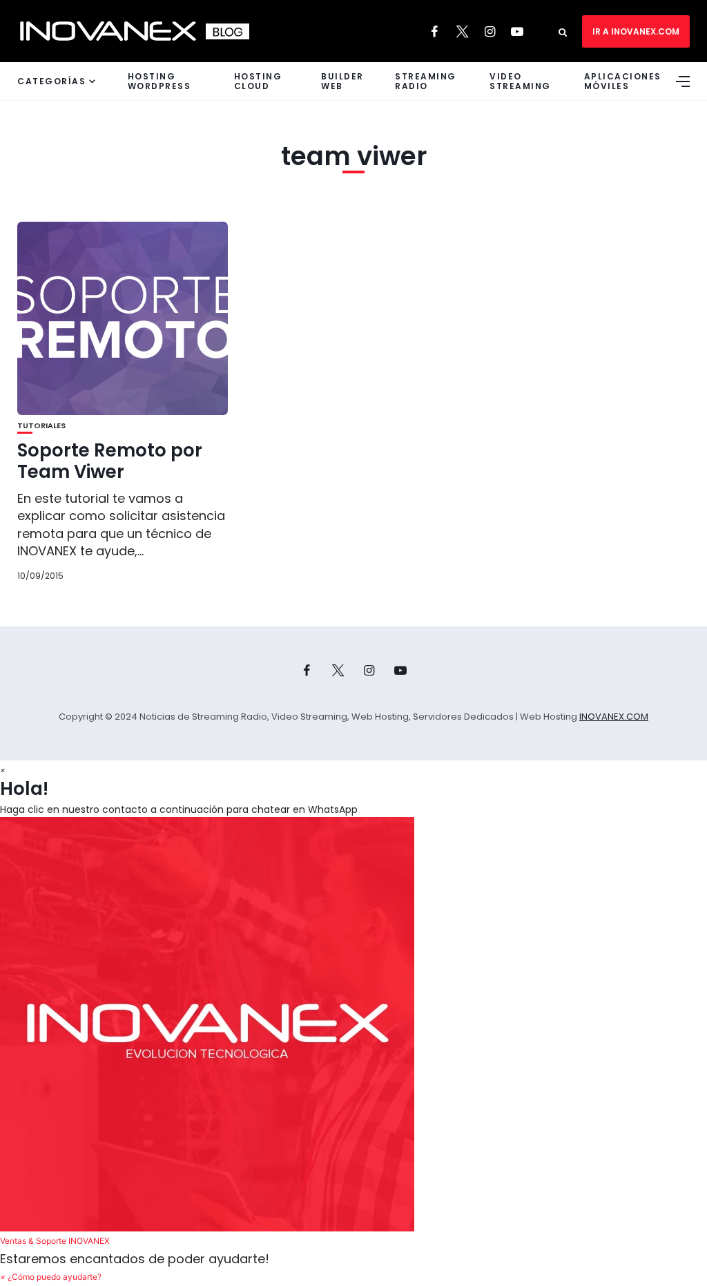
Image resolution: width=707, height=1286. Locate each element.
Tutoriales (41, 426)
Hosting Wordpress (159, 80)
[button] (353, 1033)
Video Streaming (520, 80)
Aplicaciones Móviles (622, 80)
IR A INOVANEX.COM (635, 31)
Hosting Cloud (258, 80)
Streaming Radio (425, 80)
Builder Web (342, 80)
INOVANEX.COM (613, 716)
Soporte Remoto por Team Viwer (109, 461)
